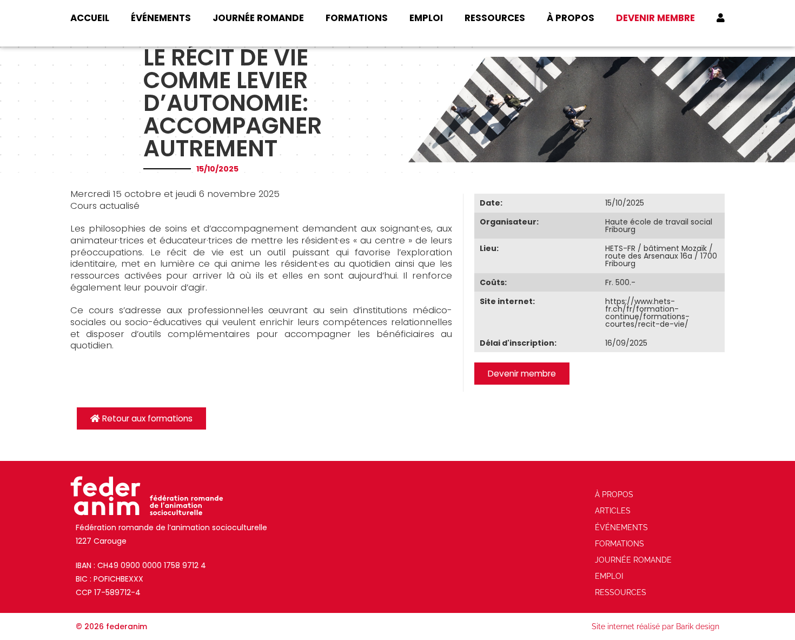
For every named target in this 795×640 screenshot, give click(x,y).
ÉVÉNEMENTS (161, 17)
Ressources (495, 17)
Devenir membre (655, 17)
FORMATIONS (357, 17)
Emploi (426, 17)
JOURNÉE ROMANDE (258, 17)
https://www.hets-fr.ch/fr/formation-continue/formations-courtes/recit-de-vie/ (647, 312)
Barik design (697, 626)
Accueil (89, 17)
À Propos (570, 17)
